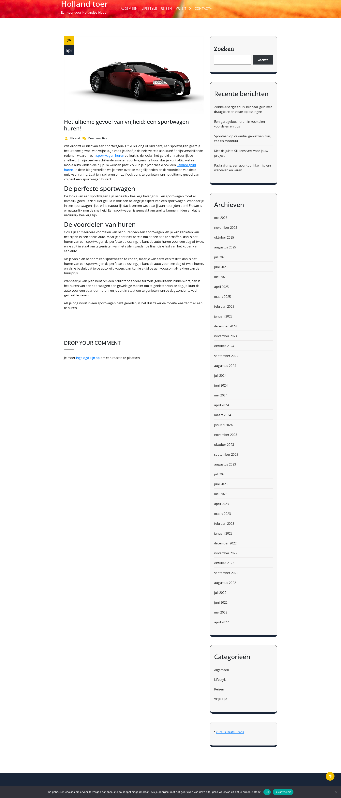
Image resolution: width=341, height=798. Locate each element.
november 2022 (225, 553)
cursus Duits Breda (230, 732)
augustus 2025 (225, 247)
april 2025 (221, 287)
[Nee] (336, 792)
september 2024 (226, 356)
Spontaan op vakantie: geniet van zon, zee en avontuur (242, 138)
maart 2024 (222, 415)
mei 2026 (220, 217)
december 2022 (225, 543)
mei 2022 (220, 612)
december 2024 (225, 326)
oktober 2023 (224, 444)
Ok (267, 791)
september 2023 (226, 454)
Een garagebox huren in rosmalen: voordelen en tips (239, 123)
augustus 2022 (225, 583)
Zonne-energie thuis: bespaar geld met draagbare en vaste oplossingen (243, 109)
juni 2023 (221, 484)
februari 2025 (224, 306)
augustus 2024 (225, 365)
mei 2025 (220, 277)
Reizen (166, 8)
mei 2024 (220, 395)
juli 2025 (220, 257)
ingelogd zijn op (88, 358)
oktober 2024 (224, 346)
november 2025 (225, 227)
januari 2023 (223, 533)
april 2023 (221, 504)
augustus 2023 (225, 464)
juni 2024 (221, 385)
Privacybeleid (283, 791)
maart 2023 (222, 513)
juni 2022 (221, 602)
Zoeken (224, 48)
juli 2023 (220, 474)
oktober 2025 (224, 237)
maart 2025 (222, 296)
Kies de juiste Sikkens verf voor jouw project (241, 153)
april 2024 (221, 405)
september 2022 (226, 573)
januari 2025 (223, 316)
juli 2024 (220, 375)
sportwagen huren (110, 155)
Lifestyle (149, 8)
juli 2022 (220, 592)
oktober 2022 (224, 563)
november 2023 (225, 435)
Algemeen (129, 8)
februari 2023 (224, 523)
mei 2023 (220, 494)
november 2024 (225, 336)
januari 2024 (223, 425)
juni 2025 (221, 267)
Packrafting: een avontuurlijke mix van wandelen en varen (242, 167)
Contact (202, 8)
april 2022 (221, 622)
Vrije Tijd (183, 8)
